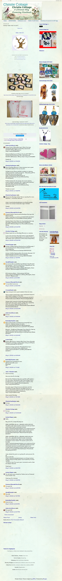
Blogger (45, 578)
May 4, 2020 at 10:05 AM (13, 412)
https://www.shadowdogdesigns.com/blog (20, 59)
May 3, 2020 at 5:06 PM (13, 227)
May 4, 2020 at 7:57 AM (13, 397)
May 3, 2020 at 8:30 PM (13, 285)
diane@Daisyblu (10, 262)
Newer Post (7, 517)
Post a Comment (9, 514)
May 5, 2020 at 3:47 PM (13, 511)
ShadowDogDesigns (11, 165)
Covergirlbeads (10, 290)
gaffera (34, 578)
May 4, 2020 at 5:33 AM (13, 316)
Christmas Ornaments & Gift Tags (49, 20)
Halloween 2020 (22, 20)
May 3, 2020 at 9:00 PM (13, 308)
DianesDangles (9, 244)
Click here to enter (20, 135)
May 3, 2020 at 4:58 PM (13, 190)
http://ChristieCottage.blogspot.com (21, 56)
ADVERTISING (12, 20)
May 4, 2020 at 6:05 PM (13, 488)
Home (5, 20)
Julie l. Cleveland (10, 371)
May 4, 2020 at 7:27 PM (13, 496)
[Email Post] (26, 138)
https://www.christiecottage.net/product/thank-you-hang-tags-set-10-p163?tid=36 (19, 95)
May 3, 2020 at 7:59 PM (13, 257)
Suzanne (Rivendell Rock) (12, 212)
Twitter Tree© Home (33, 20)
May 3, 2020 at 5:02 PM (13, 208)
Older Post (33, 517)
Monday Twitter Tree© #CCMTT (15, 140)
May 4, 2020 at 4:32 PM (13, 480)
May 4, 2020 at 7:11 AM (12, 367)
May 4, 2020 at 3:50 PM (13, 468)
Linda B (8, 339)
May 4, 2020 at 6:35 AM (13, 355)
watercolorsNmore (10, 145)
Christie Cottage (15, 4)
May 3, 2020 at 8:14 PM (13, 277)
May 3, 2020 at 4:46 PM (13, 161)
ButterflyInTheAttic (11, 320)
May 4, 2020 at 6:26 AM (13, 335)
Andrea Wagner (10, 417)
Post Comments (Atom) (17, 519)
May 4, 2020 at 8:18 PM (13, 504)
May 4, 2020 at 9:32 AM (13, 404)
